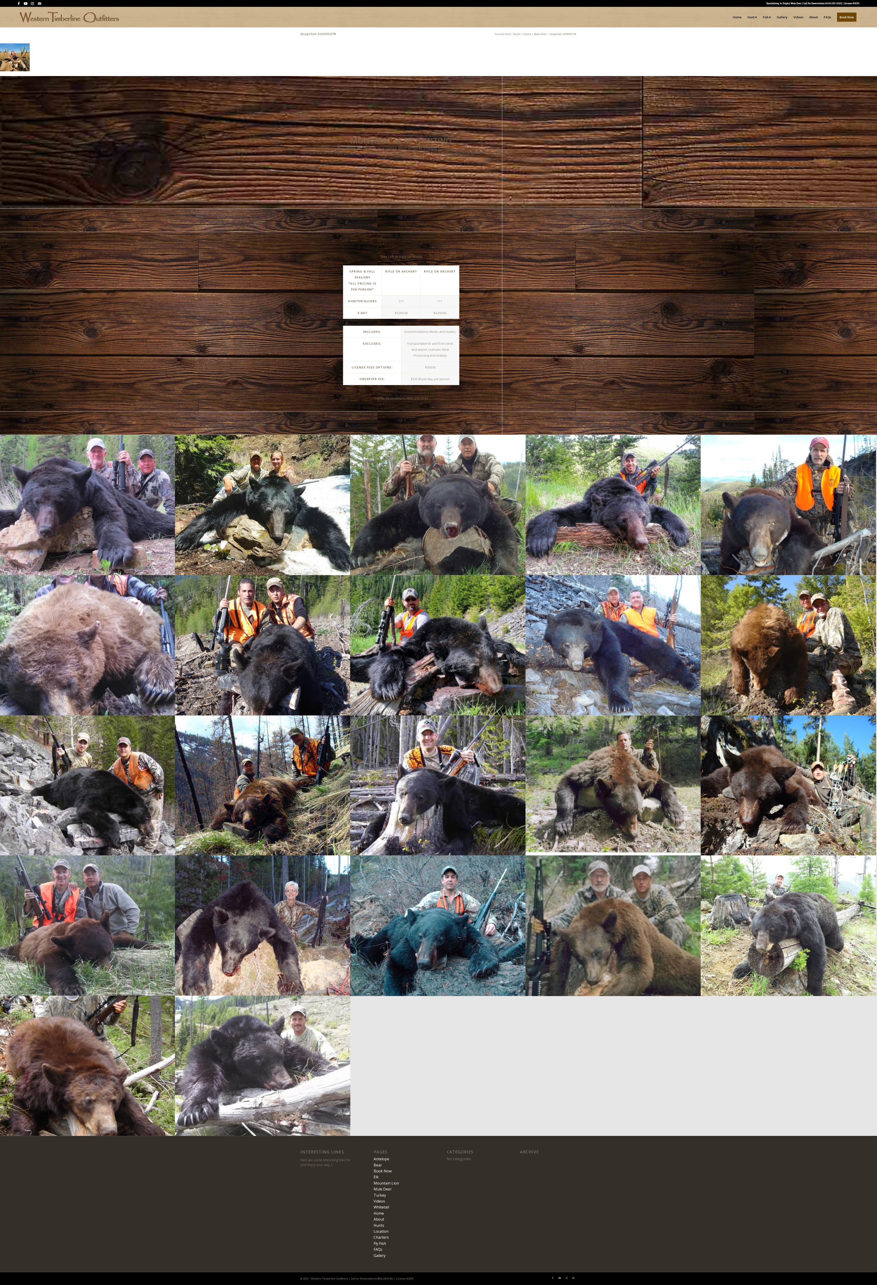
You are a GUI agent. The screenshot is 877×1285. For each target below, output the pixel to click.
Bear (378, 1165)
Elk (376, 1176)
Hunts (379, 1225)
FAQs (378, 1249)
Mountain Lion (386, 1183)
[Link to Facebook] (19, 3)
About (379, 1219)
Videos (379, 1201)
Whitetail (381, 1207)
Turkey (380, 1195)
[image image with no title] (87, 505)
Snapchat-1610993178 (318, 34)
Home (379, 1213)
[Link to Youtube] (25, 3)
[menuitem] (737, 17)
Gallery (380, 1255)
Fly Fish (380, 1243)
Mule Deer (383, 1189)
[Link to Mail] (39, 3)
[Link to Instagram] (32, 3)
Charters (381, 1237)
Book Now (383, 1171)
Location (381, 1231)
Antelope (381, 1158)
